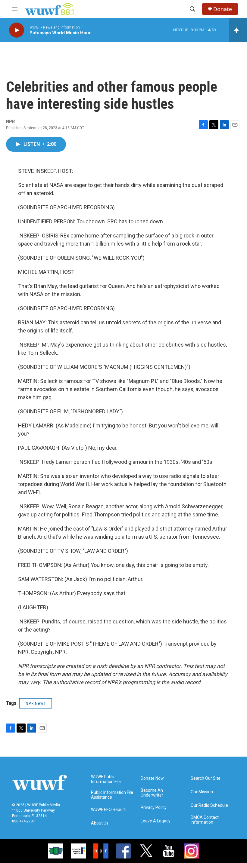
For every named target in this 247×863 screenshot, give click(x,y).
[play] (16, 30)
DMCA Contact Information (205, 820)
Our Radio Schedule (209, 805)
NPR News (35, 703)
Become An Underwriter (152, 792)
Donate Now (152, 778)
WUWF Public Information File (106, 779)
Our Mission (202, 792)
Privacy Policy (154, 807)
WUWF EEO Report (108, 809)
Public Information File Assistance (112, 795)
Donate (222, 9)
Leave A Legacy (155, 821)
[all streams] (238, 30)
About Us (99, 823)
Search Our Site (205, 778)
